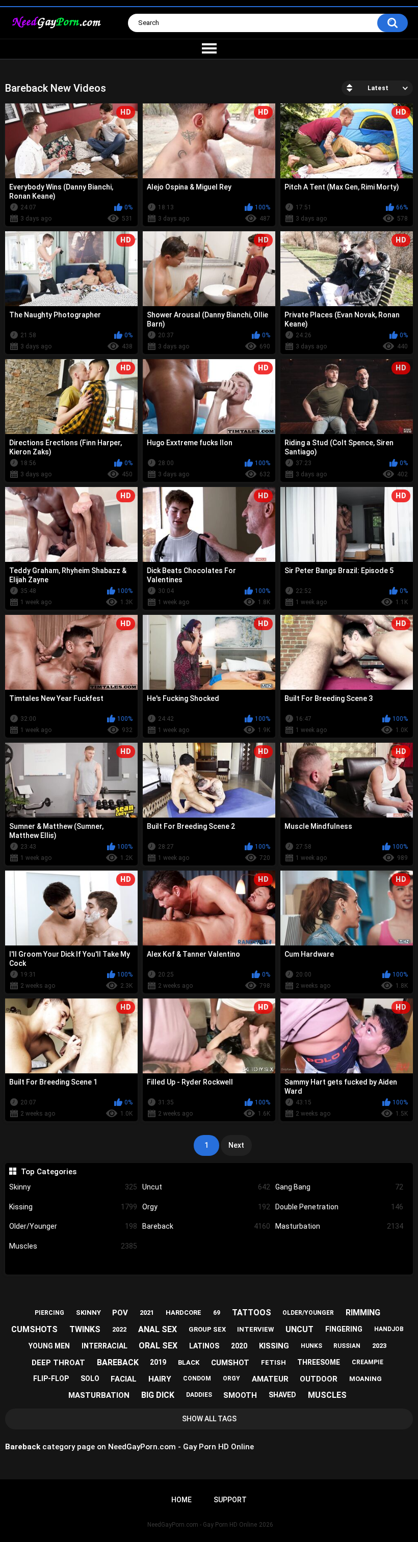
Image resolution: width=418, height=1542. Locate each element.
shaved (282, 1395)
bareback (118, 1362)
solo (90, 1378)
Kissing (73, 1207)
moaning (365, 1379)
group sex (207, 1329)
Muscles (73, 1246)
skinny (88, 1312)
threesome (318, 1362)
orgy (231, 1378)
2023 (379, 1345)
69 (216, 1312)
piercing (49, 1312)
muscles (327, 1395)
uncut (299, 1329)
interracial (104, 1346)
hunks (311, 1345)
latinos (204, 1346)
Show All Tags (209, 1419)
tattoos (251, 1312)
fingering (343, 1329)
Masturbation (339, 1226)
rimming (363, 1312)
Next (236, 1145)
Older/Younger (73, 1226)
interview (255, 1329)
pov (120, 1312)
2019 (158, 1362)
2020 (239, 1346)
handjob (389, 1329)
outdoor (318, 1379)
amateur (270, 1379)
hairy (159, 1379)
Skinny (73, 1187)
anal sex (157, 1329)
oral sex (158, 1345)
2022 (119, 1329)
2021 (147, 1312)
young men (49, 1346)
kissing (274, 1345)
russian (346, 1345)
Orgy (206, 1207)
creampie (367, 1362)
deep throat (58, 1362)
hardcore (183, 1312)
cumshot (230, 1362)
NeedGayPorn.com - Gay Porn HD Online (202, 1524)
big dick (157, 1395)
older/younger (308, 1312)
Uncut (206, 1187)
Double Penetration (339, 1207)
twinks (84, 1329)
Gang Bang (339, 1187)
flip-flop (51, 1378)
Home (181, 1500)
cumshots (34, 1329)
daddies (199, 1394)
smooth (240, 1395)
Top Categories (48, 1171)
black (188, 1362)
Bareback (206, 1226)
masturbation (98, 1395)
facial (124, 1379)
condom (197, 1378)
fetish (273, 1362)
